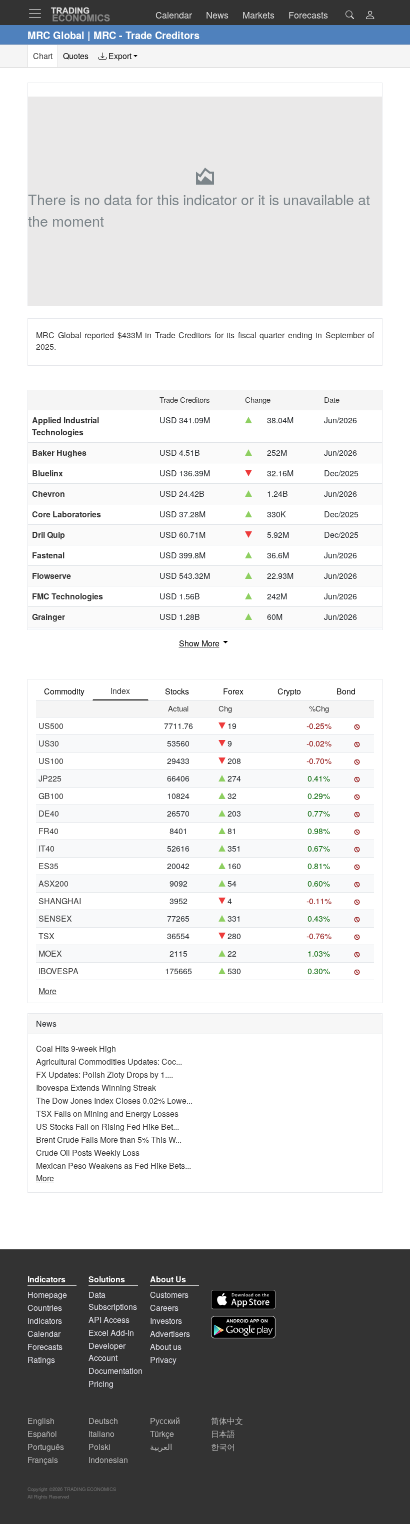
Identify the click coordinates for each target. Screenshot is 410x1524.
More (47, 991)
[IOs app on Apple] (243, 1299)
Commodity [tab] (64, 691)
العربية (161, 1446)
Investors (166, 1320)
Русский (165, 1420)
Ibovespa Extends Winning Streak (96, 1087)
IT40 (46, 848)
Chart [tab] (42, 56)
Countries (45, 1307)
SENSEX (55, 918)
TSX (46, 936)
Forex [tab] (233, 691)
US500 (51, 725)
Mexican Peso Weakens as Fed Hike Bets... (113, 1165)
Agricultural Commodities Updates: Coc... (109, 1061)
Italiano (101, 1433)
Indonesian (108, 1459)
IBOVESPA (58, 971)
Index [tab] (120, 690)
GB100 (51, 796)
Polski (99, 1446)
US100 (51, 761)
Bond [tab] (346, 691)
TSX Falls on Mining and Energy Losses (107, 1113)
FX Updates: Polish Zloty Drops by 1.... (104, 1074)
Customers (169, 1294)
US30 (48, 743)
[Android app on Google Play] (243, 1327)
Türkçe (162, 1433)
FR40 (48, 831)
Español (42, 1433)
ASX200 (53, 883)
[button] (370, 16)
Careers (164, 1307)
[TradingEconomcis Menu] (38, 13)
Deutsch (103, 1420)
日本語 (223, 1433)
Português (46, 1446)
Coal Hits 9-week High (76, 1048)
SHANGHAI (59, 901)
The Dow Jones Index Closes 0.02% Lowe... (114, 1100)
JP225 (50, 778)
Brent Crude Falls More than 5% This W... (109, 1139)
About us (166, 1346)
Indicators (45, 1320)
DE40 (48, 813)
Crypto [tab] (289, 691)
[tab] (118, 56)
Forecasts (45, 1346)
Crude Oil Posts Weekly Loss (88, 1152)
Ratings (41, 1359)
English (41, 1420)
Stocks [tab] (177, 691)
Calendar (44, 1333)
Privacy (163, 1359)
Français (43, 1459)
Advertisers (170, 1333)
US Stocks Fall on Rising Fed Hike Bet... (107, 1126)
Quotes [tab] (75, 56)
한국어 (223, 1446)
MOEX (50, 953)
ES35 (48, 866)
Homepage (47, 1294)
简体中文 (227, 1420)
